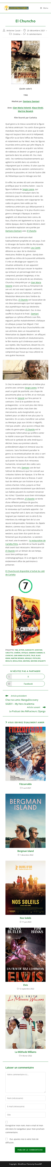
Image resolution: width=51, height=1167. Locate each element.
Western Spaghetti (38, 661)
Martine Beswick (25, 111)
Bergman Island (25, 851)
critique (24, 653)
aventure (38, 650)
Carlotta (9, 653)
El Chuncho (31, 231)
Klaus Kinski (37, 107)
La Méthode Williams (25, 1051)
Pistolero (37, 658)
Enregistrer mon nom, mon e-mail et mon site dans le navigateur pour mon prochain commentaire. (24, 1129)
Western (26, 661)
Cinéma (16, 34)
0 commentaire (34, 34)
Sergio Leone (28, 189)
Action (21, 650)
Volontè (21, 398)
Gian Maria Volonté (22, 107)
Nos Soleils (25, 918)
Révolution (17, 661)
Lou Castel (35, 247)
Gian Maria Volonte (22, 655)
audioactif (29, 650)
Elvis (25, 984)
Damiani (35, 313)
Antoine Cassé (14, 30)
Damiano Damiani (31, 101)
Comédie (17, 653)
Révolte (8, 661)
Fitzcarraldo (25, 784)
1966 (16, 650)
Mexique (28, 658)
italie (33, 655)
